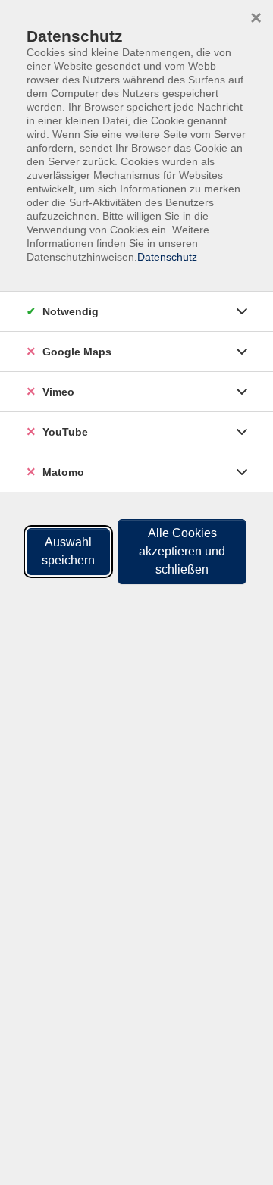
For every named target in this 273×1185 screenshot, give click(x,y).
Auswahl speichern (68, 551)
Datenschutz (167, 257)
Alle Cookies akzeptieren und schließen (182, 551)
